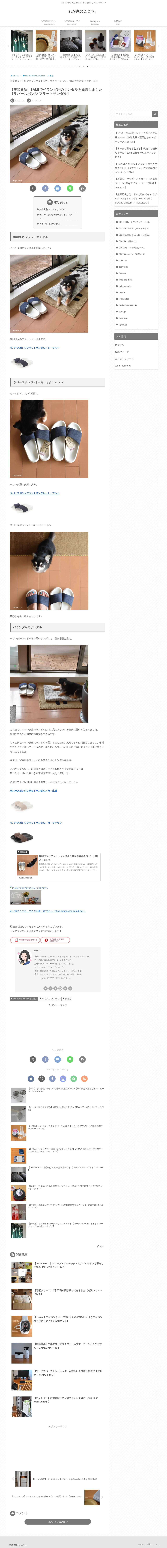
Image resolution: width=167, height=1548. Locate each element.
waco (37, 950)
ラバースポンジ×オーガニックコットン (55, 216)
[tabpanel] (22, 45)
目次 (56, 202)
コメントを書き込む (58, 1522)
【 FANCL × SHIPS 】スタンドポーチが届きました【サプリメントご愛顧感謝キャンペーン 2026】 (136, 168)
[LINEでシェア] (70, 188)
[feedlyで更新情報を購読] (65, 988)
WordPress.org (123, 365)
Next (159, 46)
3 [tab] (87, 66)
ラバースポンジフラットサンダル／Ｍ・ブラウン (36, 823)
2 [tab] (83, 66)
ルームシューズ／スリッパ (51, 999)
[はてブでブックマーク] (57, 188)
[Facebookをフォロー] (55, 988)
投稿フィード (122, 352)
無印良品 (68, 999)
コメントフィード (124, 358)
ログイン (119, 345)
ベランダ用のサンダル (49, 223)
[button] (82, 188)
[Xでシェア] (33, 188)
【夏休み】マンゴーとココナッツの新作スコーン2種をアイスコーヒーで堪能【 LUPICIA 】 (136, 183)
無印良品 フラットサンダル (52, 209)
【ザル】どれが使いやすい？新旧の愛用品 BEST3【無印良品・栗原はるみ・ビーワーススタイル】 (136, 137)
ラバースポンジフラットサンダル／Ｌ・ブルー (34, 493)
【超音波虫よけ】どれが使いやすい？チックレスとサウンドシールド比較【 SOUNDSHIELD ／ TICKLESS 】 (136, 198)
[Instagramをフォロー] (60, 988)
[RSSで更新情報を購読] (70, 988)
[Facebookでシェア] (45, 188)
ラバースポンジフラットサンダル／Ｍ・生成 (33, 790)
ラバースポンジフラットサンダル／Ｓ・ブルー (34, 348)
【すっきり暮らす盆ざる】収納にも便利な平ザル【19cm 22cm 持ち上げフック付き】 (136, 152)
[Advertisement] (57, 1025)
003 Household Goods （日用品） (25, 999)
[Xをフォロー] (50, 988)
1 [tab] (79, 66)
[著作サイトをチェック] (45, 988)
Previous (8, 46)
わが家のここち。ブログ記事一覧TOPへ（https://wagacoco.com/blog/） (48, 911)
